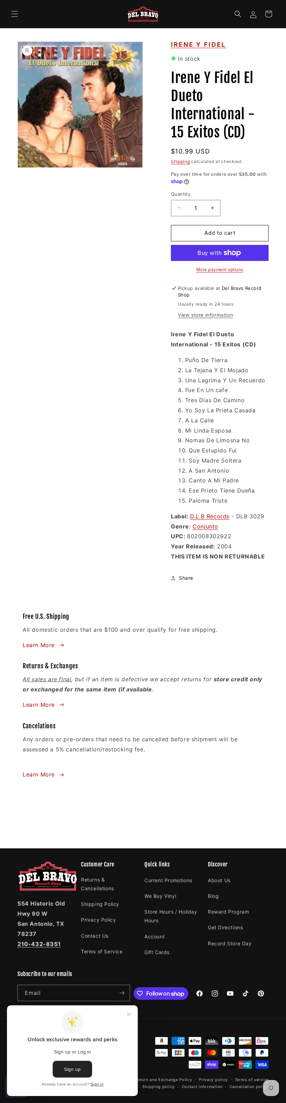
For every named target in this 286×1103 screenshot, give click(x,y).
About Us (219, 880)
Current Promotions (168, 880)
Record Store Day (230, 943)
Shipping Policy (100, 904)
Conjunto (205, 526)
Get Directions (225, 927)
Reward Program (228, 912)
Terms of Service (102, 951)
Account (154, 936)
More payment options (219, 269)
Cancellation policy (249, 1086)
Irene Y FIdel (198, 44)
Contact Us (94, 936)
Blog (213, 896)
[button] (14, 14)
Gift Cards (157, 952)
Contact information (202, 1086)
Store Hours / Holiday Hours (170, 916)
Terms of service (252, 1079)
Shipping (180, 161)
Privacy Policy (98, 920)
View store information (205, 315)
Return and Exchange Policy (163, 1079)
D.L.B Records (209, 516)
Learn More (39, 644)
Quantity (180, 194)
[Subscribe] (122, 993)
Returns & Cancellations (97, 884)
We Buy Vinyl (160, 896)
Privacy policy (213, 1079)
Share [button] (186, 578)
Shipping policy (158, 1086)
